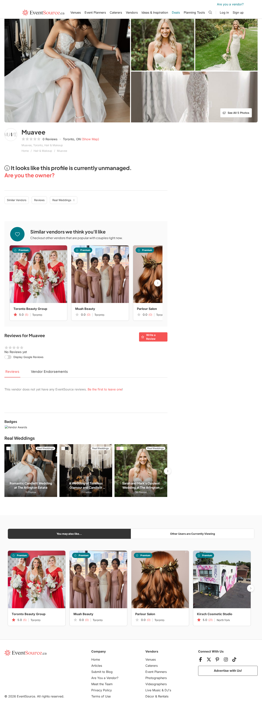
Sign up (238, 12)
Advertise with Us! (228, 671)
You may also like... (69, 533)
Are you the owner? (29, 175)
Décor (149, 696)
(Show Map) (90, 139)
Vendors (132, 12)
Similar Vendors (16, 200)
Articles (96, 666)
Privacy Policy (101, 690)
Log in (224, 12)
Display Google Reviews (28, 357)
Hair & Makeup (43, 150)
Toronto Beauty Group (30, 309)
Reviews (39, 200)
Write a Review (151, 336)
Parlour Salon (147, 309)
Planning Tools (194, 12)
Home (25, 150)
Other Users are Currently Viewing (192, 533)
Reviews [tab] (12, 372)
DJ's (168, 690)
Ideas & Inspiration (155, 12)
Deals (176, 12)
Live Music (153, 690)
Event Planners (95, 12)
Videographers (156, 684)
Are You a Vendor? (104, 678)
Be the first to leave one (105, 389)
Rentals (163, 696)
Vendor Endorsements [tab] (49, 372)
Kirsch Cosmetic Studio (214, 614)
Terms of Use (101, 696)
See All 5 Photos (238, 112)
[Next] (157, 283)
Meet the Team (102, 684)
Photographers (156, 678)
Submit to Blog (102, 672)
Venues (75, 12)
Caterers (116, 12)
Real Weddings (63, 200)
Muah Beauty (85, 309)
